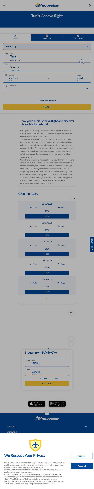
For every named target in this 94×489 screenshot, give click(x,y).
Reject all (82, 456)
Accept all (82, 466)
